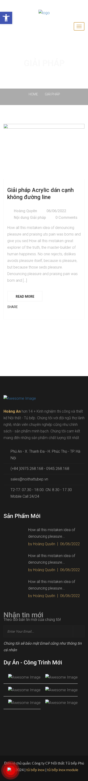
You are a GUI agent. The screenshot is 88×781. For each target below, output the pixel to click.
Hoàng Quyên (25, 211)
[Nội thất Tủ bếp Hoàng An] (44, 12)
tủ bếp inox (35, 769)
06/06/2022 (56, 211)
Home (34, 94)
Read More (25, 296)
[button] (6, 18)
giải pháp (52, 94)
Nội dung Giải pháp (30, 217)
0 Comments (66, 217)
